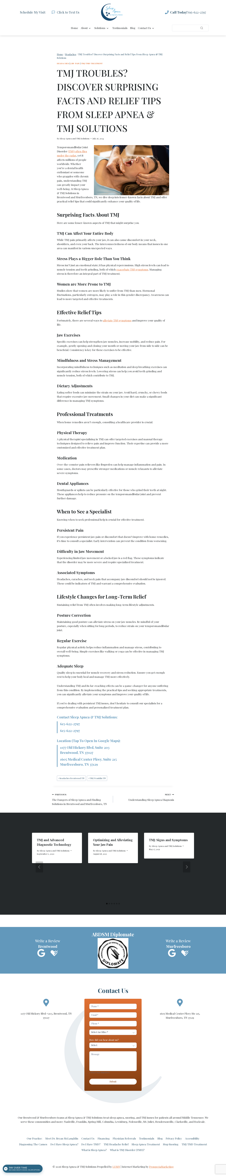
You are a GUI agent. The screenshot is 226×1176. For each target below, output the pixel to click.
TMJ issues (147, 1117)
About (84, 28)
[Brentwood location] (46, 1002)
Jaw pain (75, 63)
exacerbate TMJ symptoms (132, 269)
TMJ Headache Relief (116, 1144)
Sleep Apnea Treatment (146, 1144)
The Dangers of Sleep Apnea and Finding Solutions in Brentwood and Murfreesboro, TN (79, 799)
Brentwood (29, 1117)
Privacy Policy (174, 1138)
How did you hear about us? (104, 1039)
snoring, (130, 1117)
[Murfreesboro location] (180, 1002)
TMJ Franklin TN (97, 778)
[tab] (107, 903)
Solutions (99, 28)
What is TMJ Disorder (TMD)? (127, 1150)
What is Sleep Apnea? (94, 1150)
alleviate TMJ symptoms (117, 320)
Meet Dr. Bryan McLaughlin (61, 1138)
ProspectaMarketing (161, 1166)
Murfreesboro (48, 1117)
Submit (113, 1081)
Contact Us (144, 28)
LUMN (116, 1166)
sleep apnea (117, 1117)
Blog (132, 28)
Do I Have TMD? (90, 1144)
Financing (104, 1138)
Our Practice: (34, 1138)
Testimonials (119, 28)
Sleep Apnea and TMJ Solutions (74, 138)
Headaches (63, 63)
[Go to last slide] (39, 866)
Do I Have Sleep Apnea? (64, 1144)
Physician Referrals (124, 1138)
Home (74, 28)
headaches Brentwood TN (71, 778)
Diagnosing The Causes (33, 1144)
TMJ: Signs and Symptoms (168, 840)
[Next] (186, 866)
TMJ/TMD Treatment (92, 63)
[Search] (201, 28)
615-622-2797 (70, 723)
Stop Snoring (170, 1144)
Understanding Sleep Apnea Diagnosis (151, 797)
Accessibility (192, 1138)
